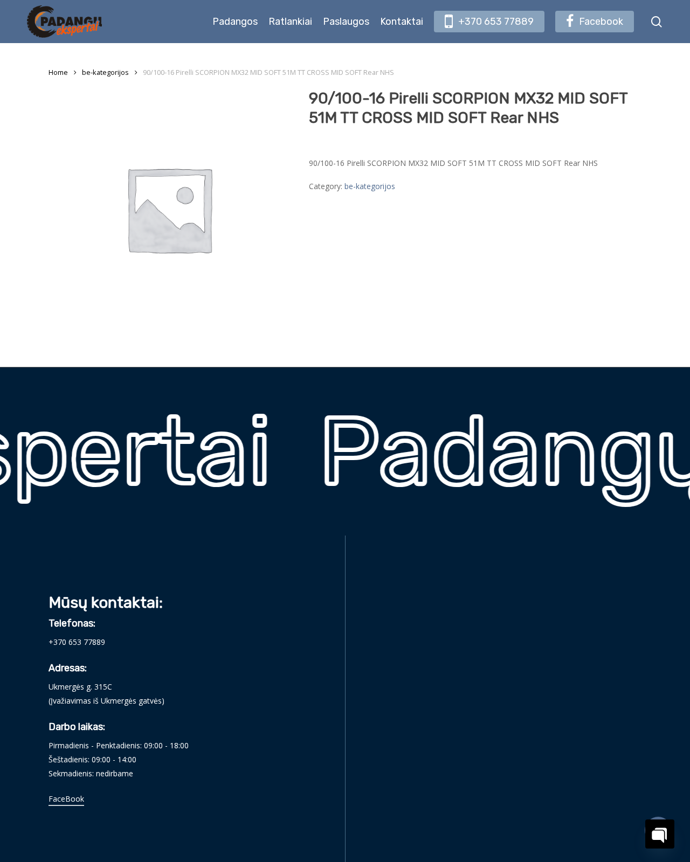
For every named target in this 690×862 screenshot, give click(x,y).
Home (58, 72)
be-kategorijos (105, 72)
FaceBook (66, 799)
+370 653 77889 (77, 642)
